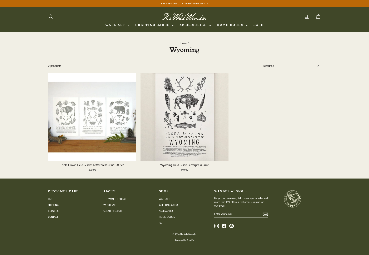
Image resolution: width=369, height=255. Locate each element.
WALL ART (116, 25)
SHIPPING (53, 205)
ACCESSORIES (194, 25)
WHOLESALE (110, 205)
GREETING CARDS (153, 25)
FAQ (50, 199)
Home (183, 43)
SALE (258, 25)
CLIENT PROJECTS (112, 211)
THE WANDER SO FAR (114, 199)
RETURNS (53, 211)
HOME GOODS (231, 25)
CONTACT (53, 216)
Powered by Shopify (184, 240)
